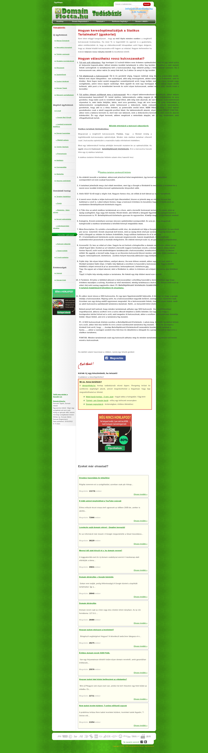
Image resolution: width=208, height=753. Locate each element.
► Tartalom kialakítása (62, 196)
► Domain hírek (60, 280)
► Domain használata (62, 133)
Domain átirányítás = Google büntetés (96, 577)
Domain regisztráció (94, 404)
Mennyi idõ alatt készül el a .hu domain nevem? (100, 551)
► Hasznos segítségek (62, 181)
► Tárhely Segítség (61, 147)
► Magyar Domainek (61, 40)
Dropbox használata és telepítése (94, 478)
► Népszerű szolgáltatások (64, 95)
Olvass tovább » (141, 494)
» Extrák (59, 203)
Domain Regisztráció (79, 21)
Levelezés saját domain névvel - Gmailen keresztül (102, 527)
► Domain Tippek (60, 88)
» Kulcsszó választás (63, 244)
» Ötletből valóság (62, 140)
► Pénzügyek (59, 68)
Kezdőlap (60, 21)
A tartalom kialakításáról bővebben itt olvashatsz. (101, 288)
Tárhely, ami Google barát (97, 400)
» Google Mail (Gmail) (63, 117)
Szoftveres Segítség (119, 21)
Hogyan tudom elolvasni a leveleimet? (96, 630)
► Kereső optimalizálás (62, 219)
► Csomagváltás (60, 167)
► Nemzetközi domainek (63, 47)
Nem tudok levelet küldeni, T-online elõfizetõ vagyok (103, 706)
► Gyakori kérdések (61, 81)
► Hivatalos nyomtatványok (64, 61)
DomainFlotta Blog (145, 742)
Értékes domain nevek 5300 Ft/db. (94, 653)
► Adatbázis (58, 160)
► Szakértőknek (60, 74)
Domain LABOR (141, 21)
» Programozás (61, 153)
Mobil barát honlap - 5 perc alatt (99, 397)
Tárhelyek (99, 21)
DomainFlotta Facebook (141, 742)
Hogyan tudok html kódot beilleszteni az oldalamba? (103, 679)
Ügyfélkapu (58, 2)
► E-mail (57, 111)
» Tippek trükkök (61, 251)
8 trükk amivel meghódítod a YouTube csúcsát (100, 501)
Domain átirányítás (87, 603)
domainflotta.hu (89, 386)
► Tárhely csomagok (62, 54)
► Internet (58, 273)
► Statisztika (59, 174)
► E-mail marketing (61, 257)
